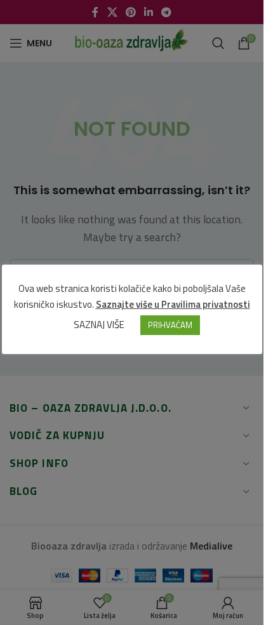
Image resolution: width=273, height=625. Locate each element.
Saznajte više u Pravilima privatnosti (173, 304)
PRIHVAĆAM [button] (170, 325)
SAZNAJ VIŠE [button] (99, 324)
